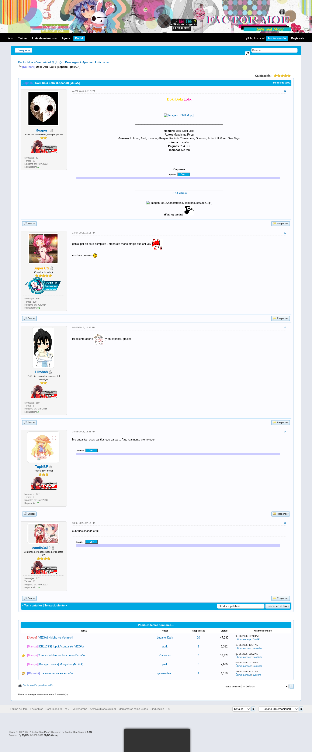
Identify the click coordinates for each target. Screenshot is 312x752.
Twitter (22, 38)
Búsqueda (23, 50)
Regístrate (297, 38)
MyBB (25, 735)
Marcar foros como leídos (133, 709)
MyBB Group (51, 735)
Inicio (9, 38)
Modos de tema (281, 82)
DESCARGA (179, 193)
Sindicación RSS (160, 709)
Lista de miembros (44, 38)
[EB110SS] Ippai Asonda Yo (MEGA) (61, 646)
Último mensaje (243, 639)
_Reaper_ (41, 130)
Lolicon (100, 62)
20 (198, 637)
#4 (285, 431)
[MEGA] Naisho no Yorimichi (55, 637)
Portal (79, 38)
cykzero (257, 675)
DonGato (257, 657)
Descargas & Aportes (79, 62)
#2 (285, 232)
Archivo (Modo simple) (103, 709)
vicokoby (257, 648)
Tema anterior (33, 605)
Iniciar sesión (277, 38)
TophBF (41, 467)
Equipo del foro (19, 709)
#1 (285, 90)
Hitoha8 (41, 372)
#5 (285, 523)
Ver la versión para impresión (38, 685)
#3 (285, 327)
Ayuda (66, 38)
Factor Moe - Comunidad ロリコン (40, 62)
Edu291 (256, 639)
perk (165, 646)
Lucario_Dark (165, 637)
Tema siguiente (55, 605)
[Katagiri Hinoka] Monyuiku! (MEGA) (60, 664)
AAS (89, 732)
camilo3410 (41, 548)
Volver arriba (80, 709)
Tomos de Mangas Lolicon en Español (61, 655)
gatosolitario (164, 673)
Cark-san (164, 655)
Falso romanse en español (57, 673)
